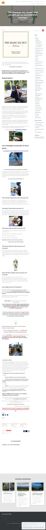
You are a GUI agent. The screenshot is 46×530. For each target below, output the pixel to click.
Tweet (3, 29)
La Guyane (41, 1)
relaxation (7, 433)
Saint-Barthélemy (38, 112)
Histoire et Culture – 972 (39, 48)
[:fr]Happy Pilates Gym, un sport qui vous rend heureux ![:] (15, 424)
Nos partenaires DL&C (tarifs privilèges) (26, 1)
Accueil (17, 1)
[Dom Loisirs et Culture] (3, 3)
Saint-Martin (37, 115)
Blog (35, 92)
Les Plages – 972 (37, 73)
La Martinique (9, 430)
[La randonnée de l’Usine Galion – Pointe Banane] (37, 486)
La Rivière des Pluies (38, 124)
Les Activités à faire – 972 (39, 61)
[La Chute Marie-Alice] (8, 486)
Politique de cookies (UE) (39, 80)
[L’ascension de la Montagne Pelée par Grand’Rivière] (23, 486)
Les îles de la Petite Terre (39, 70)
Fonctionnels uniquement (38, 527)
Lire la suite (10, 501)
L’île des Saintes (37, 110)
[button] (38, 1)
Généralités (37, 38)
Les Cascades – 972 (38, 63)
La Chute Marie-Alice (7, 493)
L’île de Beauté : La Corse (39, 50)
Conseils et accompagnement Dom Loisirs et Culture (39, 99)
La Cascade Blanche (38, 132)
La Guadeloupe (37, 105)
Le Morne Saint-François (39, 122)
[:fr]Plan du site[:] (38, 117)
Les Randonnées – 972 (38, 75)
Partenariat (4, 433)
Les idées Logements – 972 (39, 68)
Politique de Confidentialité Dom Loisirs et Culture (38, 42)
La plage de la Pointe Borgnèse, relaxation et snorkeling (23, 424)
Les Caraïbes (36, 1)
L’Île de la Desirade (38, 107)
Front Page (37, 114)
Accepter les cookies (27, 527)
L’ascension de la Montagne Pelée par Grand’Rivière (22, 494)
